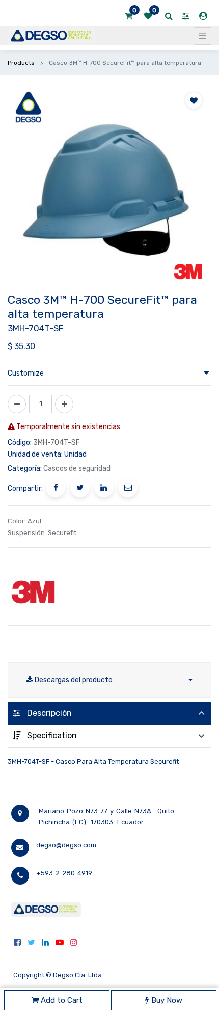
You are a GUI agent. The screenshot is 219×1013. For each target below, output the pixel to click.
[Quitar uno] (17, 404)
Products (21, 62)
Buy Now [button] (165, 1000)
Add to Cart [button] (61, 1000)
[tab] (109, 713)
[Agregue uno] (64, 404)
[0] (128, 16)
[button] (194, 100)
